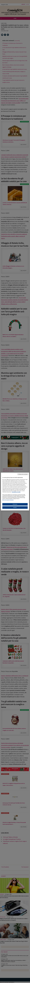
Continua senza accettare (23, 474)
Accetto (15, 507)
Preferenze (15, 504)
